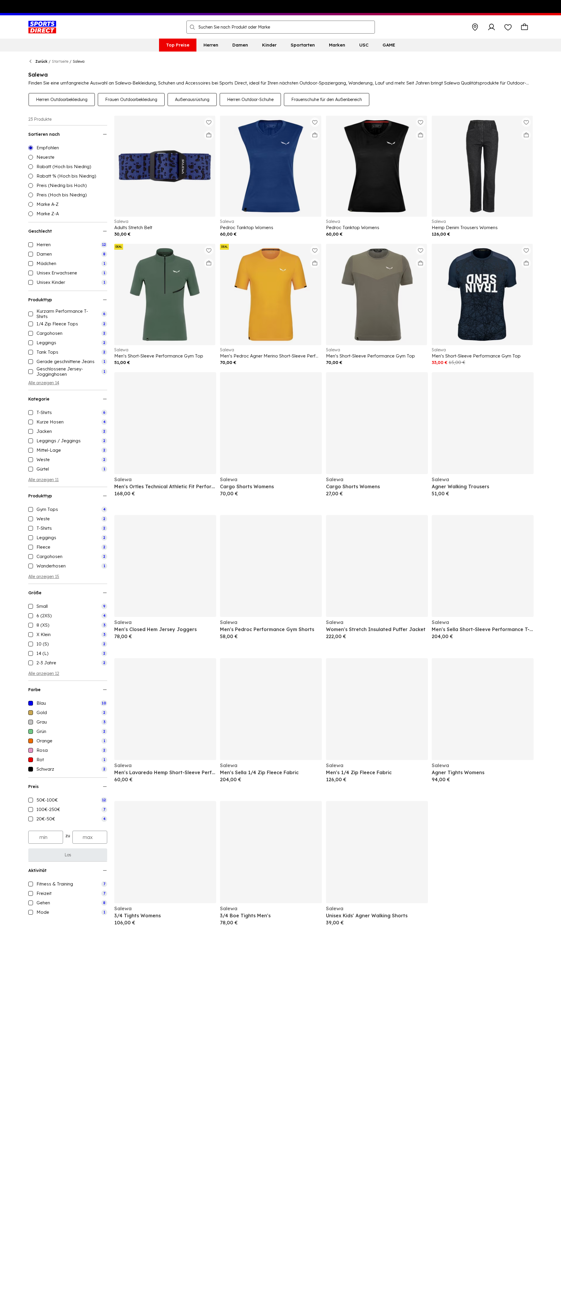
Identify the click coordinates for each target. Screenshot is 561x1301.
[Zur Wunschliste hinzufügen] (208, 122)
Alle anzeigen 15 (43, 576)
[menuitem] (177, 45)
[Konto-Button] (491, 27)
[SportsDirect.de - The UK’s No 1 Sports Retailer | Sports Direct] (42, 27)
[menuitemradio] (67, 148)
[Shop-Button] (475, 27)
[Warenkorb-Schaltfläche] (524, 27)
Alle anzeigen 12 (43, 673)
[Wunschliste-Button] (508, 27)
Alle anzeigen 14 (43, 382)
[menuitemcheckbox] (67, 244)
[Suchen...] (192, 27)
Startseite (60, 61)
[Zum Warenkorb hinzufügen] (208, 135)
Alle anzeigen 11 (43, 479)
